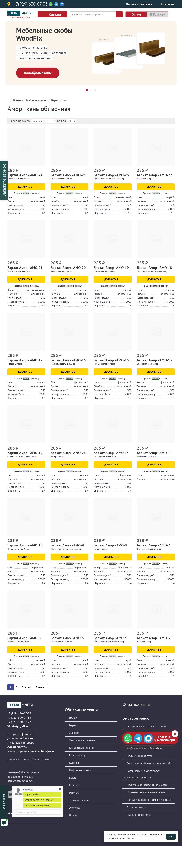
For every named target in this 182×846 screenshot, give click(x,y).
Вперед (26, 687)
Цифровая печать (79, 770)
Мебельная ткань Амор (18, 178)
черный (84, 475)
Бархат (55, 100)
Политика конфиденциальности (146, 784)
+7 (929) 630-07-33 (19, 713)
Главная (18, 100)
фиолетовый (81, 382)
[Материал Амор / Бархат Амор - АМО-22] (156, 147)
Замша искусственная (82, 740)
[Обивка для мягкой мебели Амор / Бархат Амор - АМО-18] (156, 239)
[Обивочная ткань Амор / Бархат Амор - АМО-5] (70, 609)
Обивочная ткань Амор (61, 178)
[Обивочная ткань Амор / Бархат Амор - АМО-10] (26, 517)
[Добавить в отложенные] (43, 171)
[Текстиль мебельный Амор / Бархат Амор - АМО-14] (113, 424)
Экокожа (74, 807)
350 (43, 205)
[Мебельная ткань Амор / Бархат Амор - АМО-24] (26, 147)
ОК (170, 836)
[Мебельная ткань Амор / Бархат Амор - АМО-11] (156, 424)
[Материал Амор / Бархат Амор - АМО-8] (113, 517)
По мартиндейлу (60, 209)
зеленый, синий (123, 197)
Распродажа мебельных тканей (146, 726)
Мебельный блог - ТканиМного (145, 748)
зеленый (83, 290)
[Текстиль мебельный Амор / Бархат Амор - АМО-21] (26, 239)
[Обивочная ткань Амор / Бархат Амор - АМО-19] (113, 239)
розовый (40, 475)
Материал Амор (144, 178)
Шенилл (73, 815)
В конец (41, 687)
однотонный (38, 201)
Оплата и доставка (139, 4)
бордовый (126, 475)
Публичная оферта (138, 814)
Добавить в (25, 186)
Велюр (72, 717)
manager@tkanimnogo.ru (23, 772)
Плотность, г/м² (16, 205)
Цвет (10, 197)
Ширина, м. (13, 213)
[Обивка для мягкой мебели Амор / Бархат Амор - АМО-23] (113, 147)
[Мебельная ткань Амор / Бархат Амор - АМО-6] (26, 609)
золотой (170, 567)
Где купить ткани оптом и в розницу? (149, 799)
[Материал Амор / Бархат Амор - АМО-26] (70, 424)
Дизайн (55, 201)
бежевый (40, 660)
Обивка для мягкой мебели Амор (109, 178)
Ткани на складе (78, 800)
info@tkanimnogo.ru (20, 776)
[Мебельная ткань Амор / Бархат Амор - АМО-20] (70, 239)
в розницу (157, 14)
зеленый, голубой (35, 290)
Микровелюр (77, 755)
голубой (170, 197)
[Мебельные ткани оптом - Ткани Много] (33, 705)
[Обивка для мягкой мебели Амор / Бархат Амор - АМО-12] (26, 424)
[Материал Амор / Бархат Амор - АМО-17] (26, 332)
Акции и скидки (136, 807)
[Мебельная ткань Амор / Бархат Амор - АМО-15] (113, 332)
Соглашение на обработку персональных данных (140, 774)
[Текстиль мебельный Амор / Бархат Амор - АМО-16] (70, 332)
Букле (72, 777)
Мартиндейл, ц (15, 209)
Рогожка (74, 792)
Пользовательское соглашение (145, 792)
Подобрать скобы (38, 73)
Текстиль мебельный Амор (19, 271)
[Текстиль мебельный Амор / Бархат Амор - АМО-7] (156, 517)
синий (42, 197)
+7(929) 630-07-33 (31, 4)
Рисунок (12, 201)
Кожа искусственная (81, 747)
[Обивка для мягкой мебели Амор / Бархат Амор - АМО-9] (70, 517)
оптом (136, 14)
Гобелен (73, 785)
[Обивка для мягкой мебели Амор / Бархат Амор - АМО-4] (113, 609)
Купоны (73, 762)
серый (85, 197)
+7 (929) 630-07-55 (19, 717)
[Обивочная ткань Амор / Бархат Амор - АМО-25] (70, 147)
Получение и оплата (139, 756)
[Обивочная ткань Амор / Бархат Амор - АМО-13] (156, 332)
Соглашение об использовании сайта (149, 763)
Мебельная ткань (37, 100)
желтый (41, 382)
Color (97, 197)
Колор (10, 290)
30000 (41, 209)
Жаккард (74, 732)
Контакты (168, 4)
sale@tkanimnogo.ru (20, 781)
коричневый (168, 475)
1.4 (43, 213)
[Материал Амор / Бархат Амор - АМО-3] (156, 609)
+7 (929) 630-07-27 (19, 722)
